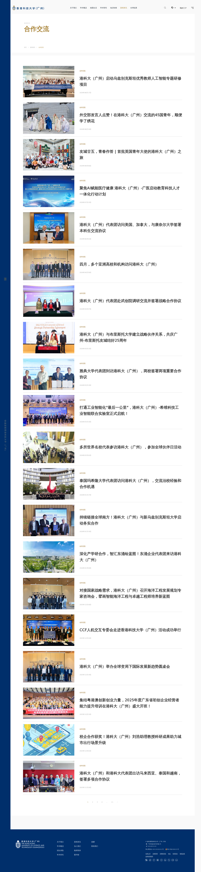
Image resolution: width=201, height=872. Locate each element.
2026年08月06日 (85, 166)
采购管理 (155, 854)
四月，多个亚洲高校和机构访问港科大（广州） (119, 264)
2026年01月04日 (85, 568)
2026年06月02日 (85, 239)
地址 (169, 854)
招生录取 (60, 850)
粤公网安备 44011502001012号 (155, 849)
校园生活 (93, 7)
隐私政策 (182, 854)
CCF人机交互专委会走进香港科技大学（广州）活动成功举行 (130, 629)
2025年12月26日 (85, 604)
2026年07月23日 (85, 202)
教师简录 (77, 850)
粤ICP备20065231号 (173, 849)
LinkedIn (165, 860)
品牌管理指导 (149, 856)
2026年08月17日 (85, 92)
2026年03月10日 (85, 422)
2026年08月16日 (85, 129)
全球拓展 (133, 7)
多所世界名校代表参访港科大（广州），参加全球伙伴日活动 (130, 447)
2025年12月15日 (85, 714)
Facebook (154, 860)
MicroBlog (150, 860)
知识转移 (113, 7)
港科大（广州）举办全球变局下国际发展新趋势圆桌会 (125, 666)
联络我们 (94, 846)
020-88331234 (152, 846)
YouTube (157, 860)
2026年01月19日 (85, 531)
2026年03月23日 (85, 348)
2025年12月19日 (85, 675)
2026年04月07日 (85, 309)
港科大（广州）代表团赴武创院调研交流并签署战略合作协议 (130, 300)
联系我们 (175, 854)
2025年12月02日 (85, 751)
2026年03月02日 (85, 455)
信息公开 (148, 854)
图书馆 (76, 854)
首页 (25, 47)
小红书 (172, 860)
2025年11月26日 (85, 787)
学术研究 (103, 7)
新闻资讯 (123, 7)
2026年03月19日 (85, 385)
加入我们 (77, 846)
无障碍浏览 (163, 854)
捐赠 (93, 841)
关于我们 (73, 7)
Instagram (161, 860)
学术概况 (83, 7)
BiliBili (176, 860)
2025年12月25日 (85, 638)
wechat (146, 860)
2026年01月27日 (85, 495)
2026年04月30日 (85, 272)
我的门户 (183, 8)
